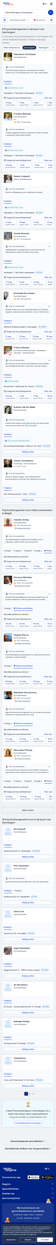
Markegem (44, 47)
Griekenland (17, 1215)
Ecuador (20, 1218)
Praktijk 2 (18, 551)
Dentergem (29, 47)
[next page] (33, 1094)
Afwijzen (28, 1240)
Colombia (39, 1215)
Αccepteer (45, 1240)
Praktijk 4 (38, 551)
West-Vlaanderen (12, 47)
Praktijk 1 (8, 81)
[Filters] (4, 20)
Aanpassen (11, 1240)
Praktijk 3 (28, 551)
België (25, 1215)
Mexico (32, 1215)
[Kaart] (51, 20)
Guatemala (28, 1218)
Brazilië (36, 1218)
